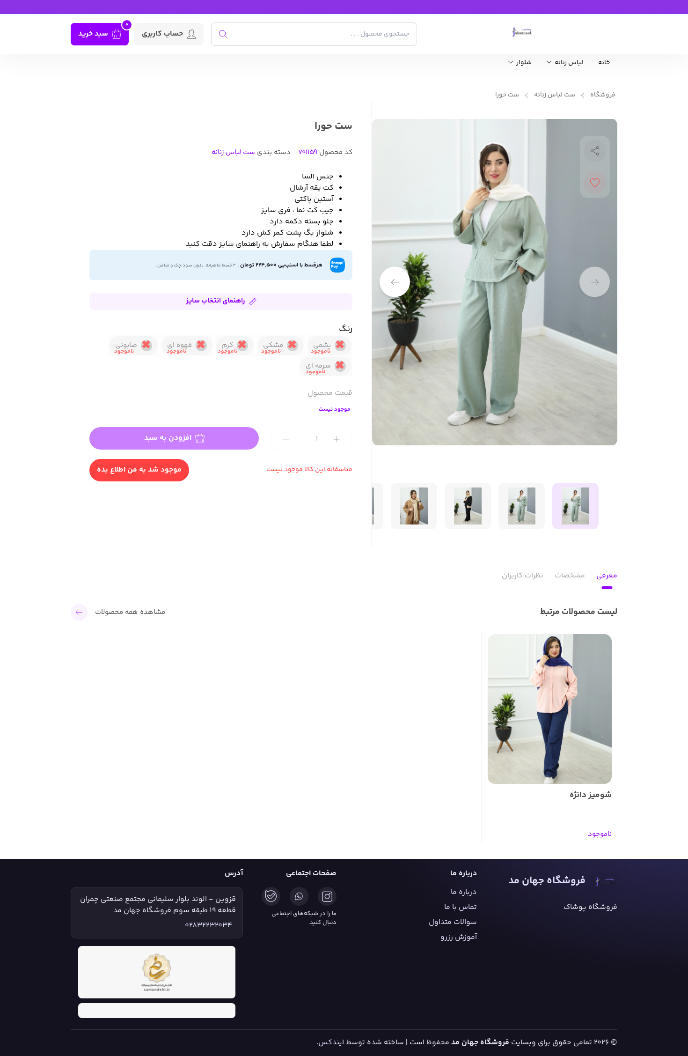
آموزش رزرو (458, 937)
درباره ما (464, 892)
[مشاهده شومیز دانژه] (550, 709)
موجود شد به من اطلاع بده (139, 470)
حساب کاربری (162, 34)
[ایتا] (271, 896)
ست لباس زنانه (554, 95)
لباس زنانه (568, 63)
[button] (395, 282)
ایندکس (331, 1043)
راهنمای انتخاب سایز (215, 300)
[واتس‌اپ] (299, 896)
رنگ (345, 329)
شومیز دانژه (591, 796)
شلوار (523, 63)
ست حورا (507, 95)
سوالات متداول (453, 922)
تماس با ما (460, 907)
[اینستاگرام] (327, 896)
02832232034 (208, 925)
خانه (604, 63)
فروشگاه (602, 95)
